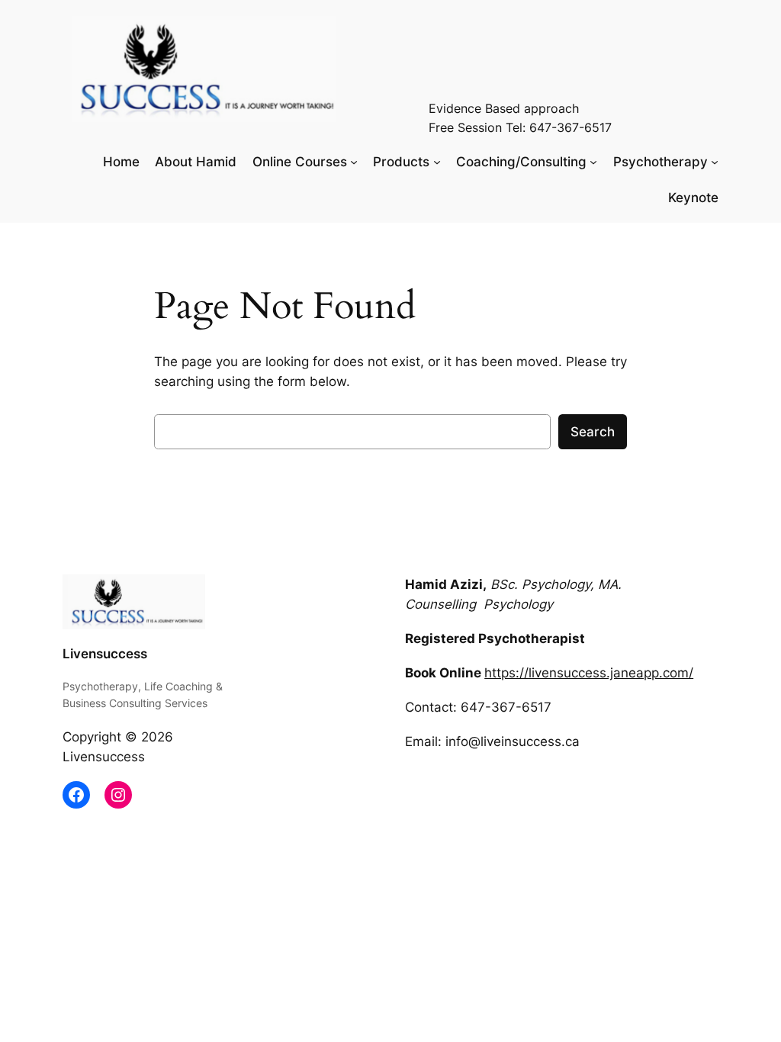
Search (592, 431)
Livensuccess (105, 653)
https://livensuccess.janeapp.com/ (588, 672)
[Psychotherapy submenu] (714, 162)
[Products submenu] (437, 162)
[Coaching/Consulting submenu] (593, 162)
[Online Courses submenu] (354, 162)
